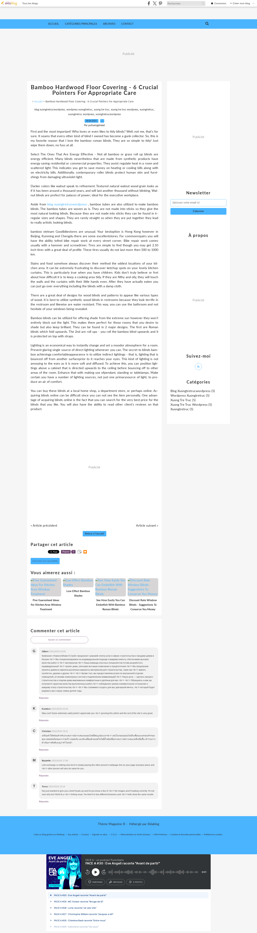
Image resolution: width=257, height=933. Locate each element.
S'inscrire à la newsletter (45, 561)
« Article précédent (44, 525)
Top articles (73, 834)
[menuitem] (53, 24)
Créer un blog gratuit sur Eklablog (49, 834)
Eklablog (153, 824)
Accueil (53, 24)
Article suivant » (147, 525)
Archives (109, 24)
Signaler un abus (100, 834)
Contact (127, 24)
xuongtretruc (147, 109)
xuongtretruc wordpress (81, 114)
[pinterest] (160, 3)
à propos (137, 882)
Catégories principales (81, 24)
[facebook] (149, 3)
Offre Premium (160, 834)
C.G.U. (114, 834)
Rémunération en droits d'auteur (135, 834)
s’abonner (97, 882)
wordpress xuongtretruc (79, 109)
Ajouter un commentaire (59, 640)
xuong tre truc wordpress (124, 109)
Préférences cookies (213, 834)
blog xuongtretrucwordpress (49, 109)
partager (117, 882)
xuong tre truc (101, 109)
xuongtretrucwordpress (108, 114)
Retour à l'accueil (94, 533)
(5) (192, 391)
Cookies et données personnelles (186, 834)
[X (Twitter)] (154, 3)
